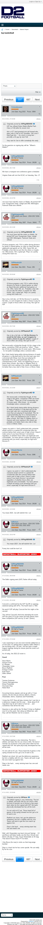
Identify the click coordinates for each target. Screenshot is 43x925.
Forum (7, 29)
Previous (8, 99)
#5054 (39, 736)
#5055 (39, 792)
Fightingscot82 (17, 214)
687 (28, 99)
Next (37, 99)
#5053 (39, 639)
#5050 (39, 535)
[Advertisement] (21, 56)
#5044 (39, 227)
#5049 (39, 509)
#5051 (39, 576)
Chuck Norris (16, 450)
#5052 (39, 600)
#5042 (39, 168)
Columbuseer (16, 107)
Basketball (15, 29)
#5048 (39, 462)
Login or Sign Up (34, 1)
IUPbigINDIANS (17, 156)
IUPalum (14, 522)
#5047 (39, 388)
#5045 (39, 274)
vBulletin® (31, 921)
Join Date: (15, 112)
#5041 (39, 119)
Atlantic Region (24, 29)
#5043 (39, 198)
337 (20, 99)
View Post (34, 123)
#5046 (39, 326)
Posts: (29, 112)
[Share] (39, 113)
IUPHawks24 (16, 262)
